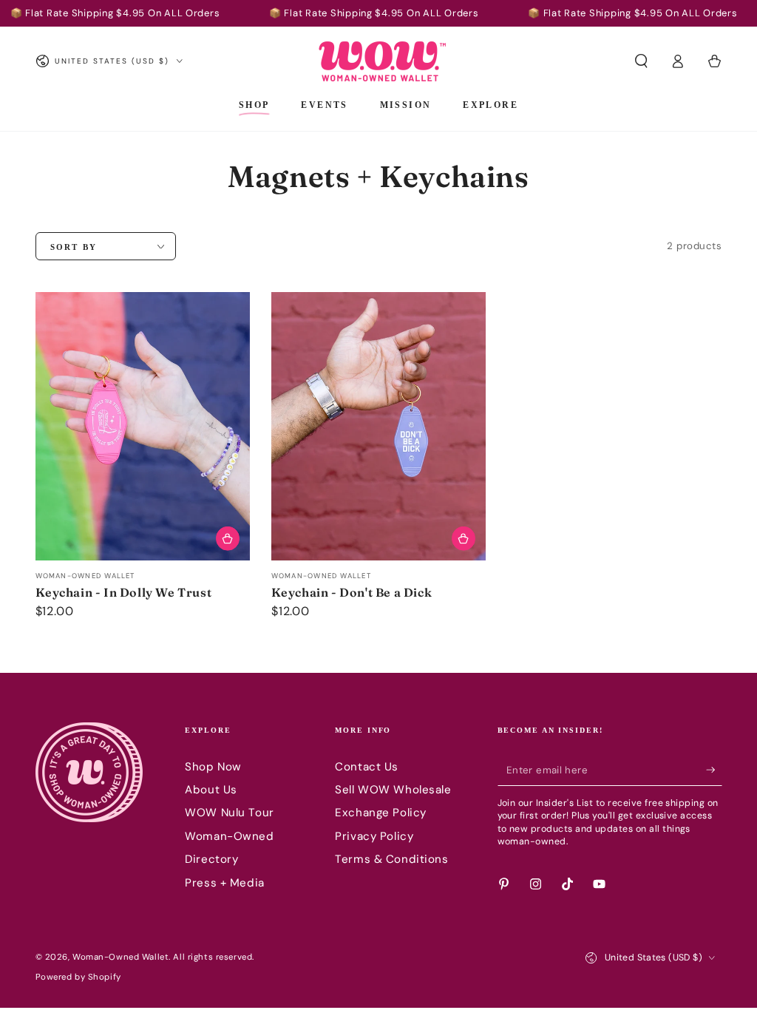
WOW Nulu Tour (229, 812)
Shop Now (213, 766)
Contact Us (366, 766)
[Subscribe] (714, 770)
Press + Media (224, 882)
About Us (211, 789)
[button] (641, 61)
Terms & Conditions (391, 859)
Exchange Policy (381, 812)
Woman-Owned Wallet (120, 957)
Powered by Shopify (78, 977)
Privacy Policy (374, 836)
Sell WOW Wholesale (393, 789)
